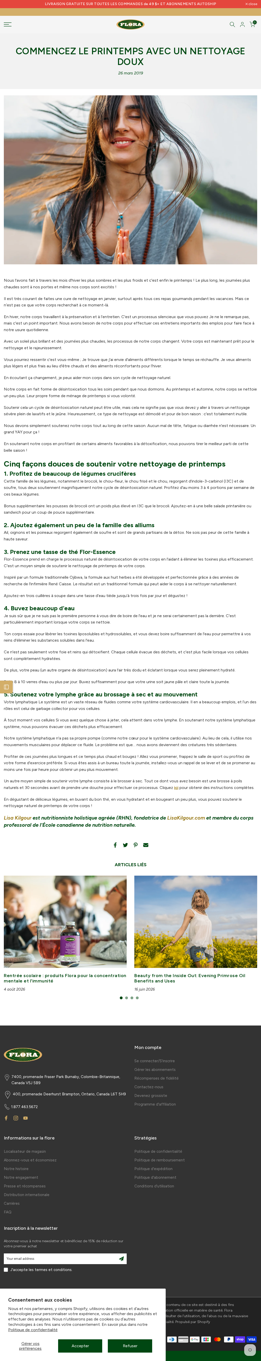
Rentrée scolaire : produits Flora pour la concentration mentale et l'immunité (65, 978)
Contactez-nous (148, 1087)
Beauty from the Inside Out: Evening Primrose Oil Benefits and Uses (189, 978)
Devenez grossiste (150, 1095)
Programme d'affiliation (155, 1104)
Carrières (12, 1203)
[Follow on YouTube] (25, 1118)
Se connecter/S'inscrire (154, 1061)
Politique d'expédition (153, 1168)
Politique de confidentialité (33, 1329)
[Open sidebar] (6, 687)
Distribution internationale (26, 1195)
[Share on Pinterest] (135, 845)
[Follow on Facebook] (6, 1118)
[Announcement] (130, 4)
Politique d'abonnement (155, 1177)
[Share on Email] (145, 845)
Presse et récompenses (25, 1186)
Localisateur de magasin (25, 1151)
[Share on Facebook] (115, 845)
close (11, 4)
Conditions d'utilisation (154, 1186)
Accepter (80, 1345)
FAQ (7, 1212)
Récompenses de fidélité (156, 1078)
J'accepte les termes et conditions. (41, 1269)
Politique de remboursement (159, 1160)
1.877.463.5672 (24, 1107)
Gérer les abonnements (155, 1069)
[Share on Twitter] (125, 845)
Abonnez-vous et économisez (30, 1160)
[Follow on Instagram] (16, 1118)
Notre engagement (21, 1177)
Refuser (130, 1345)
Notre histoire (16, 1168)
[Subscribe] (121, 1259)
